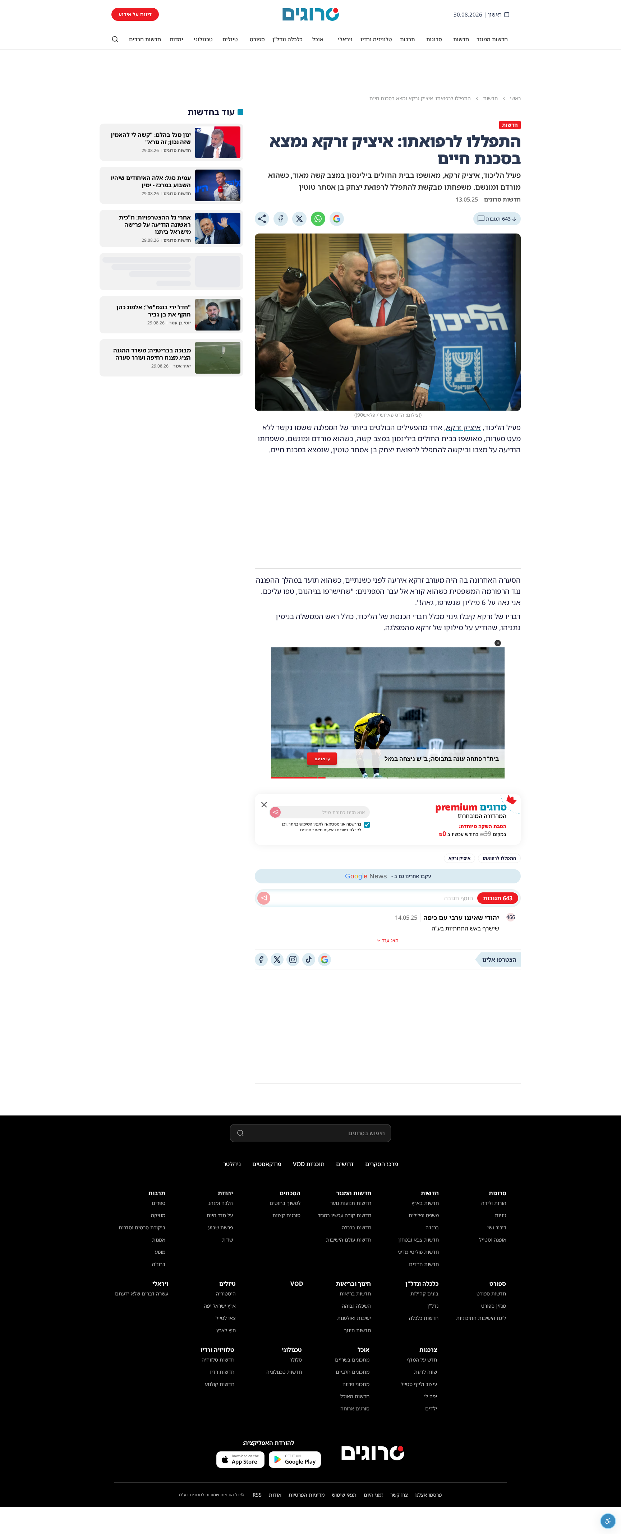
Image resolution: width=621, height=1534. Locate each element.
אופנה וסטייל (492, 1239)
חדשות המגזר (492, 39)
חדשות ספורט (491, 1293)
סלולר (296, 1359)
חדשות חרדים (145, 39)
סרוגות (434, 39)
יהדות (176, 39)
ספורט (257, 39)
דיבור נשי (496, 1227)
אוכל (317, 39)
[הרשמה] (275, 812)
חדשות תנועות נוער (350, 1203)
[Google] (337, 219)
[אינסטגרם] (292, 959)
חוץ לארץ (226, 1330)
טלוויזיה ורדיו (376, 39)
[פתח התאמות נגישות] (608, 1521)
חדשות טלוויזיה (218, 1359)
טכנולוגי (203, 39)
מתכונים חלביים (352, 1371)
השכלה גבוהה (356, 1305)
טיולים (230, 39)
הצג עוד (390, 940)
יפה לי (430, 1396)
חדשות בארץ (425, 1203)
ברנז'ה (432, 1227)
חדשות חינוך (357, 1330)
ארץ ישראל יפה (220, 1305)
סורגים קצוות (286, 1215)
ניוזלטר (232, 1164)
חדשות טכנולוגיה (284, 1371)
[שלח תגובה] (263, 898)
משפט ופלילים (424, 1215)
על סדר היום (220, 1215)
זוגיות (500, 1215)
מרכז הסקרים (381, 1164)
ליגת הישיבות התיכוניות (481, 1317)
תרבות (407, 39)
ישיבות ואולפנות (354, 1317)
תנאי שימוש (344, 1494)
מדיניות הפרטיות (307, 1494)
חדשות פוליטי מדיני (418, 1251)
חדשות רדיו (222, 1371)
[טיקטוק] (308, 959)
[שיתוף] (262, 219)
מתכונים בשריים (352, 1359)
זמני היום (373, 1494)
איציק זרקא (463, 427)
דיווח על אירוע (135, 14)
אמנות (158, 1239)
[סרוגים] (373, 1453)
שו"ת (227, 1239)
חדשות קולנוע (219, 1384)
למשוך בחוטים (285, 1203)
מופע (160, 1251)
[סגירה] (264, 805)
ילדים (431, 1408)
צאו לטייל (226, 1317)
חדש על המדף (422, 1359)
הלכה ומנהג (220, 1203)
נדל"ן (432, 1305)
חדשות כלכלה (423, 1317)
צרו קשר (399, 1494)
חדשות (461, 39)
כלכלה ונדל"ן (287, 39)
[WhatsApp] (318, 219)
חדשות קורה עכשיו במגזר (344, 1215)
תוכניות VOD (309, 1164)
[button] (497, 643)
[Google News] (324, 959)
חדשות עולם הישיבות (348, 1239)
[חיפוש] (115, 39)
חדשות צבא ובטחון (418, 1239)
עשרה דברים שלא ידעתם (141, 1293)
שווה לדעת (425, 1371)
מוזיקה (158, 1215)
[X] (299, 219)
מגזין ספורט (493, 1305)
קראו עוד (322, 759)
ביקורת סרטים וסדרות (142, 1227)
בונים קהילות (424, 1293)
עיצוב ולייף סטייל (419, 1384)
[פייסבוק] (261, 959)
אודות (275, 1494)
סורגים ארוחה (354, 1408)
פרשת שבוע (220, 1227)
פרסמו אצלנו (428, 1494)
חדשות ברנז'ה (356, 1227)
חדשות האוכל (354, 1396)
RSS (257, 1494)
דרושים (345, 1164)
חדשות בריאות (355, 1293)
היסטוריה (226, 1293)
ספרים (158, 1203)
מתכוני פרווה (355, 1384)
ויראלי (345, 39)
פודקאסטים (266, 1164)
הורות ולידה (493, 1203)
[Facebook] (280, 219)
